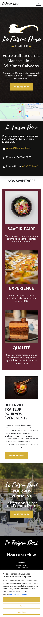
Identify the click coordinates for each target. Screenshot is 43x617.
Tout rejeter (21, 612)
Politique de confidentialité (19, 594)
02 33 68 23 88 (30, 166)
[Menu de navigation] (38, 4)
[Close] (41, 571)
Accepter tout (22, 600)
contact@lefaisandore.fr (18, 148)
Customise (21, 606)
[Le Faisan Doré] (10, 4)
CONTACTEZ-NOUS (21, 87)
